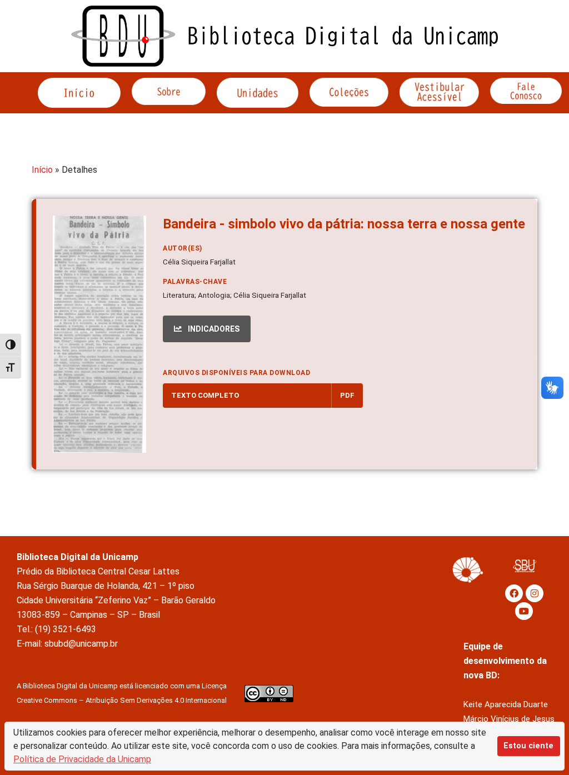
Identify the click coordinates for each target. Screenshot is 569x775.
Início (42, 169)
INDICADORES (212, 328)
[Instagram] (534, 593)
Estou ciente (528, 746)
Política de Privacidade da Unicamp (82, 759)
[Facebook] (514, 593)
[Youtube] (524, 611)
